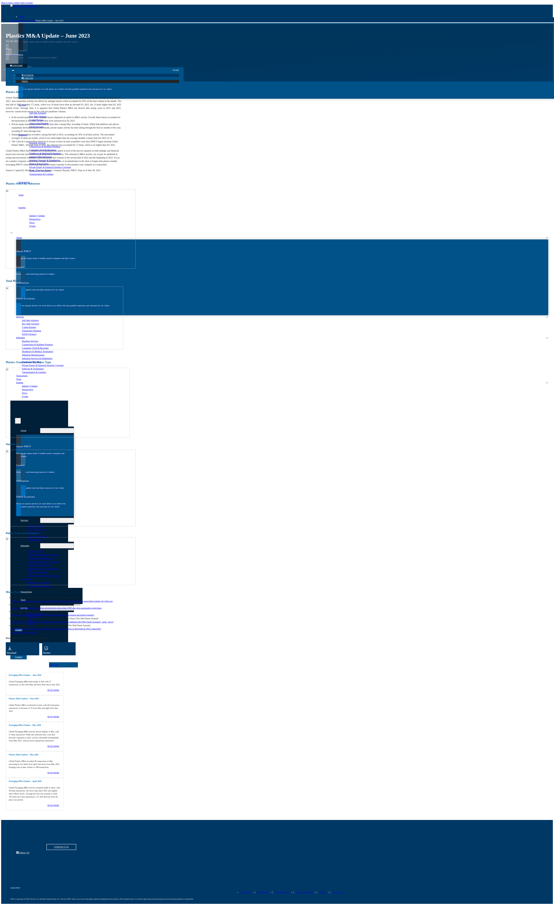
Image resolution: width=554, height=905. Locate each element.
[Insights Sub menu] (547, 382)
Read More (53, 690)
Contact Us (61, 847)
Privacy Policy (337, 892)
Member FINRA (263, 892)
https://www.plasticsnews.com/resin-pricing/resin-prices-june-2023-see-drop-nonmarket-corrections (57, 608)
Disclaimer (323, 892)
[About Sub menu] (547, 237)
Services (22, 105)
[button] (34, 675)
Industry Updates (28, 21)
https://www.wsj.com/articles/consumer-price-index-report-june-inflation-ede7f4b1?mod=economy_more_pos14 (62, 622)
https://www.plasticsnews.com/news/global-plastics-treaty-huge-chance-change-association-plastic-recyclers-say (62, 601)
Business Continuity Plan (304, 892)
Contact (18, 657)
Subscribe (17, 66)
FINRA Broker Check (282, 892)
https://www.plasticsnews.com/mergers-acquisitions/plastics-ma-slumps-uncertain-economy (53, 615)
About (21, 16)
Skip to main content (10, 3)
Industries (22, 135)
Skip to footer (26, 3)
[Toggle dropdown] (13, 70)
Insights (22, 207)
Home (12, 21)
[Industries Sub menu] (547, 337)
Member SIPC (247, 892)
